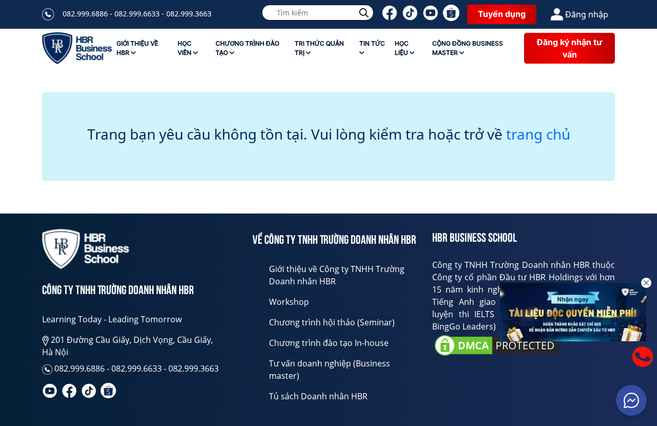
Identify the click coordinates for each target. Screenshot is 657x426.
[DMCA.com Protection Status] (496, 345)
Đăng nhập (586, 14)
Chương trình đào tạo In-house (329, 342)
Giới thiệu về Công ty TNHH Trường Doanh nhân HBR (336, 275)
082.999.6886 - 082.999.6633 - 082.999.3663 (137, 13)
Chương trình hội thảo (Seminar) (332, 322)
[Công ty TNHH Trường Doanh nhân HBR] (85, 249)
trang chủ (538, 134)
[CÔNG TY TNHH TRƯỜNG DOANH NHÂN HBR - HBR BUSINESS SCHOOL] (77, 48)
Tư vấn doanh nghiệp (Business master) (329, 369)
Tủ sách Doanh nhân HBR (318, 396)
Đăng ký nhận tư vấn (569, 48)
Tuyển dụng (502, 14)
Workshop (289, 301)
